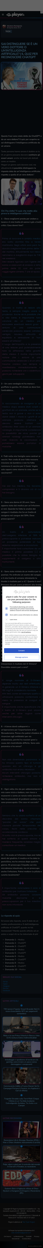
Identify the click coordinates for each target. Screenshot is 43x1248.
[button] (21, 619)
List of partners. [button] (26, 632)
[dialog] (21, 624)
